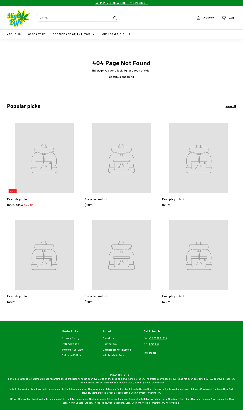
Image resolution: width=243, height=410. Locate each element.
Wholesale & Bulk (116, 34)
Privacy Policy (70, 338)
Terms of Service (72, 349)
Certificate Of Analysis (72, 34)
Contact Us (37, 34)
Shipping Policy (71, 355)
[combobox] (78, 18)
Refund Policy (70, 343)
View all (231, 106)
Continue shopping (121, 76)
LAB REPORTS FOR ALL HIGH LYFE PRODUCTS (121, 2)
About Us (14, 34)
